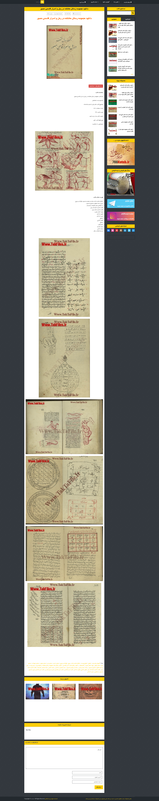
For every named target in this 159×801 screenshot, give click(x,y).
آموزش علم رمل (96, 663)
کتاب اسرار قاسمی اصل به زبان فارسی (54, 669)
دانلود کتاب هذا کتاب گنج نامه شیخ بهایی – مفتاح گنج (125, 38)
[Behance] (108, 230)
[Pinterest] (116, 230)
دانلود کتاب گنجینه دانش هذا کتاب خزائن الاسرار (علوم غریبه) (125, 46)
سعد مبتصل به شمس (60, 667)
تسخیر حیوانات (35, 663)
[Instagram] (121, 230)
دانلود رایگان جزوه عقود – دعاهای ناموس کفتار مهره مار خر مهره (125, 25)
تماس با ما (116, 2)
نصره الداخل (90, 672)
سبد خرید (81, 2)
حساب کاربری (94, 2)
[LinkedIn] (125, 230)
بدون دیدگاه (49, 13)
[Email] (133, 230)
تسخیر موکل (97, 665)
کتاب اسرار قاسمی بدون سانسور (36, 669)
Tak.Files (68, 13)
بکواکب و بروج (63, 663)
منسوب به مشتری (98, 672)
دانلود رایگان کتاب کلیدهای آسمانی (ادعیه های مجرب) (124, 31)
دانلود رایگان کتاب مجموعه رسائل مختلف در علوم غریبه (49, 665)
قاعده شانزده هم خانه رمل (94, 669)
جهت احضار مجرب (89, 665)
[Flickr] (112, 230)
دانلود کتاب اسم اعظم (123, 52)
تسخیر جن (49, 663)
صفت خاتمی (51, 667)
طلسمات (39, 667)
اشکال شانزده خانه (75, 663)
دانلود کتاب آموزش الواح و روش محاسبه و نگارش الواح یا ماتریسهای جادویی (125, 68)
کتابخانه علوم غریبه (58, 13)
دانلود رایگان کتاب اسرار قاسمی (70, 665)
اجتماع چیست (84, 663)
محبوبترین (114, 19)
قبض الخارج (84, 669)
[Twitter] (129, 230)
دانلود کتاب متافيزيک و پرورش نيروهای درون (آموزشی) (125, 60)
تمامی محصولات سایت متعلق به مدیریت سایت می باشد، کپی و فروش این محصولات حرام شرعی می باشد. (108, 798)
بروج (69, 663)
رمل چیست (32, 665)
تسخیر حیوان (43, 663)
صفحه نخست (127, 2)
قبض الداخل (77, 669)
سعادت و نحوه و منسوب (72, 667)
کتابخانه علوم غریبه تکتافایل (51, 798)
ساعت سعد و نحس (83, 667)
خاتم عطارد (81, 665)
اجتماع (89, 663)
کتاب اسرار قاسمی (68, 669)
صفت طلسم (45, 667)
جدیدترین (127, 19)
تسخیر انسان (56, 663)
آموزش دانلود (106, 2)
